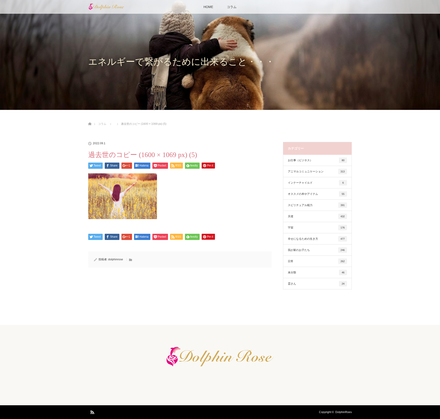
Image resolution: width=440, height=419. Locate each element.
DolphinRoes (343, 412)
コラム (231, 7)
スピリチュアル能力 (316, 205)
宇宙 (316, 227)
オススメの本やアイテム (316, 194)
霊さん (316, 283)
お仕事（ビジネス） (316, 160)
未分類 (316, 272)
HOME (208, 7)
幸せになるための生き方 (316, 238)
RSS (91, 411)
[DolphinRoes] (220, 367)
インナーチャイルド (316, 182)
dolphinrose (115, 259)
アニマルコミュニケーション (316, 171)
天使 (316, 216)
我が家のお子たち (316, 250)
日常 (316, 261)
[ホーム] (89, 118)
